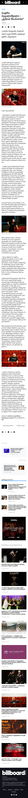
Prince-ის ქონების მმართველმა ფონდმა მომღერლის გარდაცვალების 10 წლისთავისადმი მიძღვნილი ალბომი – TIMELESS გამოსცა (17, 487)
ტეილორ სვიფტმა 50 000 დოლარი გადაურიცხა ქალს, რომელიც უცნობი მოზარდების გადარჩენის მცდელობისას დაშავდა (16, 497)
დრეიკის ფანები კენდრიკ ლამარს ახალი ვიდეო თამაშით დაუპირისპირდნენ (17, 450)
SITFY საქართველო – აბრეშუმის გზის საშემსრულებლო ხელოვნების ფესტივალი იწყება (14, 637)
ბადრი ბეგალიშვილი (8, 425)
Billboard (4, 22)
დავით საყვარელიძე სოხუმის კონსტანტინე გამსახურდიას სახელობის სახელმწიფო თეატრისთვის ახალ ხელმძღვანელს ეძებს (13, 711)
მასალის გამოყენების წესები (9, 778)
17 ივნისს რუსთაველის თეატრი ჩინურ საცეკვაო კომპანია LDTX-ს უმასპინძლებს (13, 588)
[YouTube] (16, 794)
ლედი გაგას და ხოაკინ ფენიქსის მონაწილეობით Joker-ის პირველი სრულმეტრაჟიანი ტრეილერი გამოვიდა (10, 468)
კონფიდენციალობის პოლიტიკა (10, 779)
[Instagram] (14, 794)
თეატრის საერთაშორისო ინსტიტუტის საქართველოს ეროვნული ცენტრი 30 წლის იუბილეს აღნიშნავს (14, 662)
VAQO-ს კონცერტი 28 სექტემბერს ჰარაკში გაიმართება (13, 736)
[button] (2, 2)
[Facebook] (11, 794)
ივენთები (16, 789)
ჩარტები (14, 791)
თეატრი (3, 9)
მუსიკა (4, 789)
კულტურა (10, 789)
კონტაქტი (4, 776)
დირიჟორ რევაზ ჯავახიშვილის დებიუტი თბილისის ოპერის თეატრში (13, 565)
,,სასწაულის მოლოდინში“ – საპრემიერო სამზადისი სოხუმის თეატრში (13, 686)
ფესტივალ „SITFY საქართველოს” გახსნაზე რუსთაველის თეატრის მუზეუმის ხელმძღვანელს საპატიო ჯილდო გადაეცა (14, 613)
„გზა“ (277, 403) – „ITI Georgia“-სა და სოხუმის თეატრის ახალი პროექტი (12, 759)
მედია (21, 789)
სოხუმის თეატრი (21, 425)
